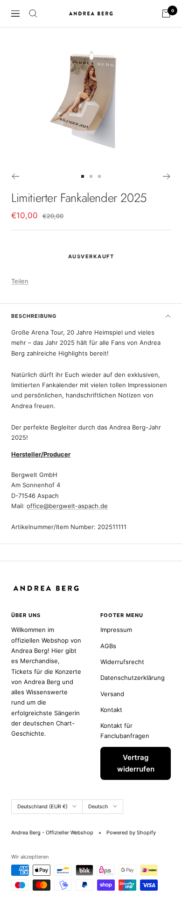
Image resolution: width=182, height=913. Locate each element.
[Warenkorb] (166, 13)
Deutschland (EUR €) (42, 806)
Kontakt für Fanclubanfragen (124, 730)
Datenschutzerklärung (132, 677)
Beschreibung (33, 316)
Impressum (116, 629)
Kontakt (111, 709)
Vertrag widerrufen (135, 763)
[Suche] (33, 13)
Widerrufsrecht (122, 661)
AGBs (108, 646)
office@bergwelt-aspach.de (67, 506)
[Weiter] (167, 176)
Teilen (19, 281)
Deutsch (98, 806)
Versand (112, 694)
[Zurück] (15, 176)
